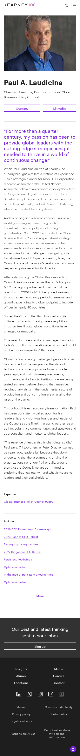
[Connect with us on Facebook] (40, 693)
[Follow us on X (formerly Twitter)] (29, 693)
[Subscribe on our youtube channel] (61, 693)
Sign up (40, 646)
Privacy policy (21, 714)
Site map (21, 707)
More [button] (40, 595)
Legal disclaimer (21, 720)
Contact (22, 108)
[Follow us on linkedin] (18, 693)
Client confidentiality (59, 707)
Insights (21, 668)
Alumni (21, 675)
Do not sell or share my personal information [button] (57, 733)
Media (58, 668)
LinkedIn (59, 108)
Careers (58, 675)
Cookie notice (59, 714)
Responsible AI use (22, 733)
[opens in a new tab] (50, 693)
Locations (21, 682)
